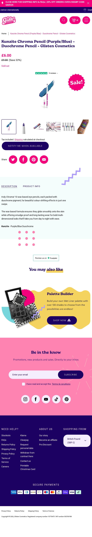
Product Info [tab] (31, 186)
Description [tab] (9, 186)
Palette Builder (60, 294)
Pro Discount (45, 444)
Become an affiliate (48, 440)
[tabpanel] (46, 95)
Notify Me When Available (25, 146)
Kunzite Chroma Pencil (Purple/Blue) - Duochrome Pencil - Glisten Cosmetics (42, 33)
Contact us (25, 461)
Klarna (23, 435)
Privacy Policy (8, 453)
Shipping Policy (8, 449)
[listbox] (77, 441)
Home (3, 33)
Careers (5, 466)
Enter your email (20, 374)
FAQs (3, 440)
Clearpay (24, 440)
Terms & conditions (61, 384)
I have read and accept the (38, 384)
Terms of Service (48, 511)
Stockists (6, 435)
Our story (43, 435)
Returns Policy (8, 444)
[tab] (8, 126)
